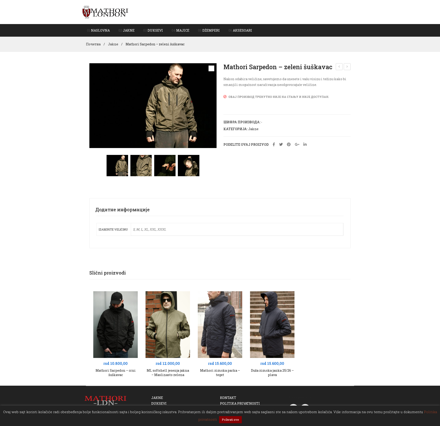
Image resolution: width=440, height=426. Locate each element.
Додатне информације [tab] (122, 209)
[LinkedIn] (305, 144)
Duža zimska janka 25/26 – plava (272, 372)
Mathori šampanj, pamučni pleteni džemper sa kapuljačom (339, 67)
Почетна (93, 44)
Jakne (113, 44)
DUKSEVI (159, 403)
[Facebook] (274, 144)
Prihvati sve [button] (230, 420)
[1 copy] (117, 165)
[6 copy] (165, 165)
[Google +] (297, 144)
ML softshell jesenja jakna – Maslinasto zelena (168, 372)
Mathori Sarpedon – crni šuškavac (116, 372)
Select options (115, 353)
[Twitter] (281, 144)
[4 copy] (188, 165)
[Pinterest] (289, 144)
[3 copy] (141, 165)
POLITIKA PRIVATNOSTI (240, 403)
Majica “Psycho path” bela (347, 67)
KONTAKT (228, 398)
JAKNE (157, 398)
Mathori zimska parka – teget (220, 372)
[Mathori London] (105, 11)
